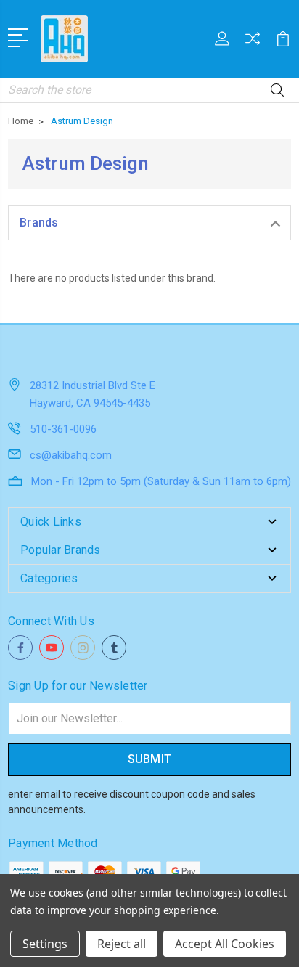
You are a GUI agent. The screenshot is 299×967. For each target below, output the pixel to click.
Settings (44, 944)
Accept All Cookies (224, 944)
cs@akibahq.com (71, 455)
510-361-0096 (63, 429)
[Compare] (253, 43)
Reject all (121, 944)
